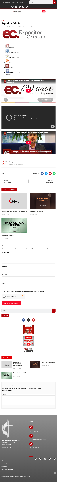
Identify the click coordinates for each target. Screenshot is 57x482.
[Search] (54, 2)
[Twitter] (16, 7)
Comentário (6, 252)
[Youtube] (23, 7)
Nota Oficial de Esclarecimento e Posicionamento (14, 211)
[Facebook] (23, 319)
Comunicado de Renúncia (36, 211)
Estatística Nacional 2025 (7, 235)
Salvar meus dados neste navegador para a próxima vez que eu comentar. (24, 292)
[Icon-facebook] (12, 7)
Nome (4, 267)
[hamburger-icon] (43, 11)
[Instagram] (20, 7)
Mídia (2, 20)
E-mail (4, 275)
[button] (55, 11)
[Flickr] (27, 7)
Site (3, 283)
